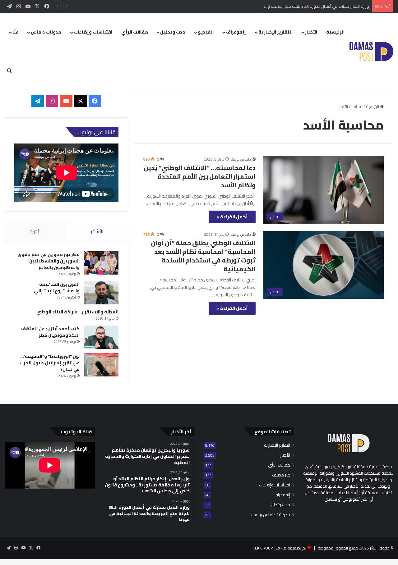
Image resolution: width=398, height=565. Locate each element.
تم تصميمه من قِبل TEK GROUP (279, 548)
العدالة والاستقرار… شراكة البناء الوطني (77, 312)
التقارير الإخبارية (275, 32)
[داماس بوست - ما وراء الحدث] (371, 52)
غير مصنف (281, 475)
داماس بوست (241, 159)
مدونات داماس (46, 32)
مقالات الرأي (134, 32)
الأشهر (97, 231)
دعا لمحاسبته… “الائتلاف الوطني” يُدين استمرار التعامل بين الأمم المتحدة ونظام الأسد (200, 176)
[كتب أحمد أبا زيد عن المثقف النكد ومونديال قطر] (101, 337)
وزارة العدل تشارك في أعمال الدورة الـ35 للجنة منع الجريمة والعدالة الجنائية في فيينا (299, 6)
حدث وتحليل (172, 32)
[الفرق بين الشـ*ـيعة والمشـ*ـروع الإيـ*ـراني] (101, 292)
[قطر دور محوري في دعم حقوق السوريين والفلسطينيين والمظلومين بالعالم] (101, 263)
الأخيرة (36, 231)
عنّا (15, 32)
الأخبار (311, 32)
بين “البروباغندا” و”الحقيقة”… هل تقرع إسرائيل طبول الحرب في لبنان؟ (50, 362)
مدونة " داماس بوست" (270, 515)
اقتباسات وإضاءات (93, 32)
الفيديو (206, 32)
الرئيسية (335, 32)
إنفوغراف (236, 32)
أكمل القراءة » (232, 217)
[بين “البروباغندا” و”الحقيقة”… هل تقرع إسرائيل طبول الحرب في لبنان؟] (101, 364)
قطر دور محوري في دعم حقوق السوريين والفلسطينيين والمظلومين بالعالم (48, 260)
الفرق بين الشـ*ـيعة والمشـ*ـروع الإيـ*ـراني (57, 287)
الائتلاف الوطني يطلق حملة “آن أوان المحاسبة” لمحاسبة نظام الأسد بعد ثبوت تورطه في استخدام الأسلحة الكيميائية (203, 256)
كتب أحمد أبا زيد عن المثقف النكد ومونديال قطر (50, 332)
